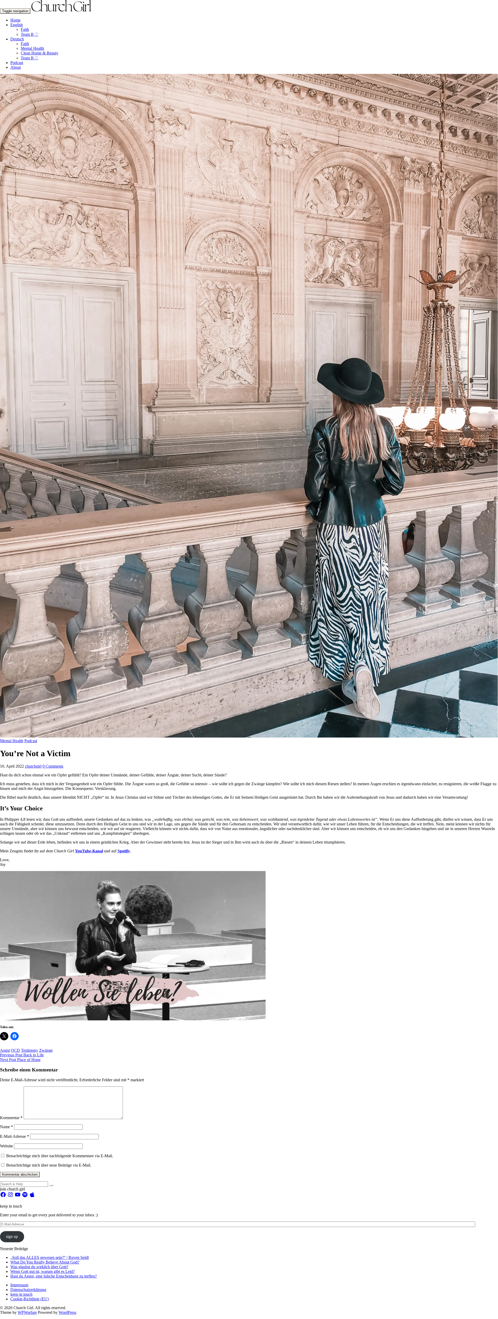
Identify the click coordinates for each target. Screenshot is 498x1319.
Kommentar (11, 1117)
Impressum (19, 1285)
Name (6, 1127)
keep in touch (21, 1294)
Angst (5, 1050)
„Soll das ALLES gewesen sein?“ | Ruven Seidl (49, 1257)
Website (6, 1146)
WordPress (67, 1312)
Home (15, 20)
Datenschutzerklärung (28, 1289)
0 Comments (53, 766)
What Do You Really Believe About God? (44, 1262)
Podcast (16, 62)
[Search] (51, 1185)
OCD (15, 1050)
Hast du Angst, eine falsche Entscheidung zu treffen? (53, 1276)
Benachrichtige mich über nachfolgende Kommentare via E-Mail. (59, 1156)
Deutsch (17, 39)
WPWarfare (27, 1312)
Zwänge (46, 1050)
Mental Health (32, 48)
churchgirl (33, 766)
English (16, 25)
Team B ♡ (29, 34)
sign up (12, 1236)
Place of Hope (20, 1059)
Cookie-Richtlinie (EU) (29, 1299)
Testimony (29, 1050)
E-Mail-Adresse (14, 1136)
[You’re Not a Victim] (249, 736)
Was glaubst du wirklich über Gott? (39, 1267)
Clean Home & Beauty (39, 53)
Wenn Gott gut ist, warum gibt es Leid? (42, 1271)
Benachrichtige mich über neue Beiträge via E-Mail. (48, 1165)
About (15, 67)
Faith (25, 29)
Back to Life (22, 1055)
